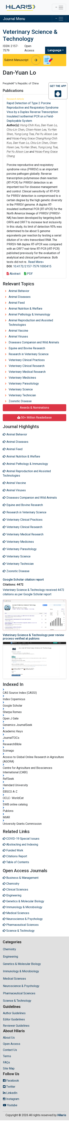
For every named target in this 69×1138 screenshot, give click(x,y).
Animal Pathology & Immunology (29, 314)
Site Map (9, 1068)
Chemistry (9, 949)
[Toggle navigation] (59, 7)
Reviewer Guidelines (16, 1025)
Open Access (11, 1044)
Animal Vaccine (18, 330)
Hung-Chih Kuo (30, 125)
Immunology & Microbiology (21, 971)
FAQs (6, 1062)
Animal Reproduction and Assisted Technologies (31, 322)
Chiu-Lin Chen (15, 129)
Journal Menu (14, 19)
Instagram (12, 1099)
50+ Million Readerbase (36, 417)
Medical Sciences (14, 978)
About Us (9, 1037)
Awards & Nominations (34, 407)
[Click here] (20, 7)
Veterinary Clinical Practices (27, 360)
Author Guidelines (14, 1013)
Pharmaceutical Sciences (19, 993)
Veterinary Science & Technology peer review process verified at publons (33, 636)
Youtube (11, 1105)
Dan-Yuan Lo (49, 125)
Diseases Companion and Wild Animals (34, 342)
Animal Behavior (19, 291)
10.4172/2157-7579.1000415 (32, 266)
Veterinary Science (21, 389)
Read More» (36, 262)
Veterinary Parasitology (24, 383)
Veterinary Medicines (22, 377)
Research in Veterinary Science (29, 354)
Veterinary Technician (22, 395)
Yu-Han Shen (28, 147)
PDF (29, 273)
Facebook (12, 1080)
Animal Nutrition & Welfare (25, 308)
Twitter (10, 1086)
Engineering (10, 956)
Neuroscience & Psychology (21, 986)
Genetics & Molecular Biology (22, 964)
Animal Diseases (20, 297)
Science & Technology (17, 1000)
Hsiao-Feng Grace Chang (28, 138)
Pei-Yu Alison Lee (46, 134)
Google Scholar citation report (23, 579)
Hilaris (61, 1115)
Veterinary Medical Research (27, 372)
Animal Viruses (18, 336)
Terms (7, 1056)
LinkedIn (11, 1093)
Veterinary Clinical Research (27, 366)
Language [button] (54, 50)
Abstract (14, 273)
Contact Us (10, 1050)
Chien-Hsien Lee (36, 129)
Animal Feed (17, 302)
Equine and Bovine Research (27, 348)
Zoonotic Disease (20, 401)
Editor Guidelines (14, 1019)
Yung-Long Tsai (24, 134)
